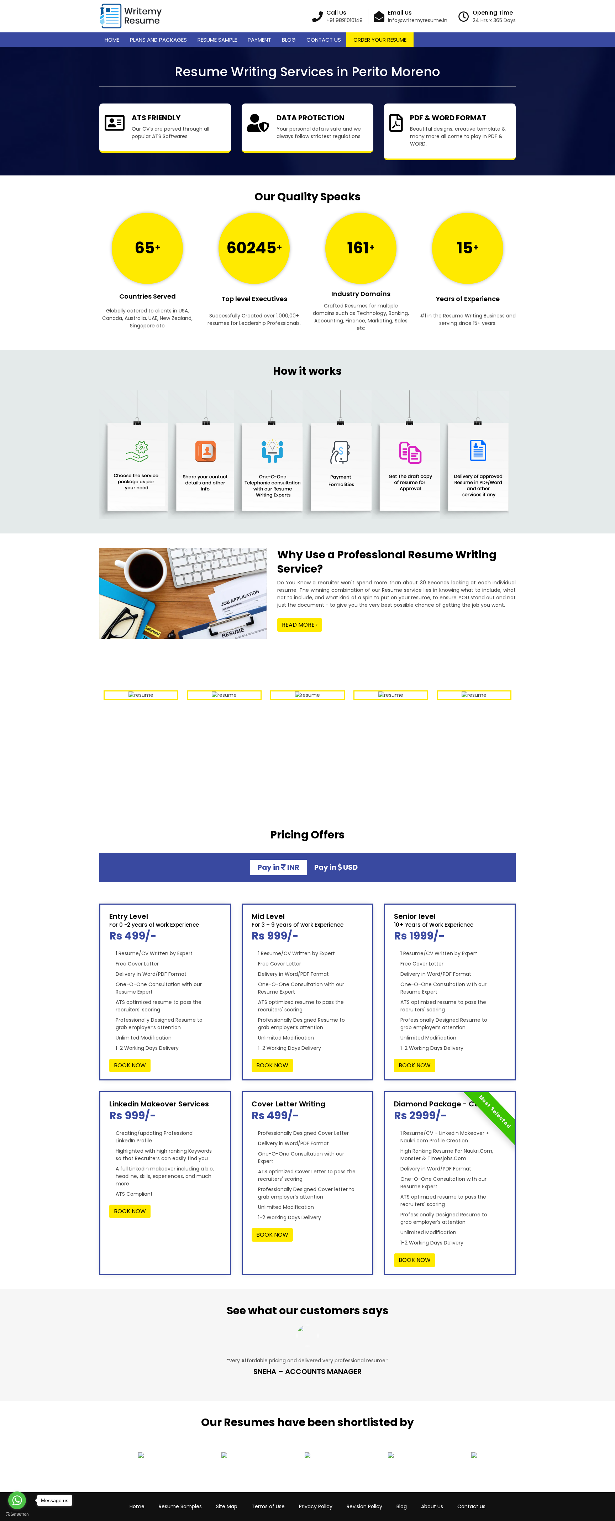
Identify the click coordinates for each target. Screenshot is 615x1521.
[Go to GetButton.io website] (17, 1514)
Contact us (471, 1506)
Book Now (130, 1065)
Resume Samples (180, 1506)
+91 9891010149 (344, 20)
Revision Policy (364, 1506)
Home (112, 39)
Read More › (299, 625)
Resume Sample (217, 39)
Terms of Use (268, 1506)
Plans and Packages (158, 39)
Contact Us (323, 39)
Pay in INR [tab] (278, 867)
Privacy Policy (315, 1506)
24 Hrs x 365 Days (494, 20)
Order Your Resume (379, 39)
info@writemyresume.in (417, 20)
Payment (259, 39)
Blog (289, 39)
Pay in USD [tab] (336, 867)
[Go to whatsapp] (17, 1500)
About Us (432, 1506)
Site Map (226, 1506)
